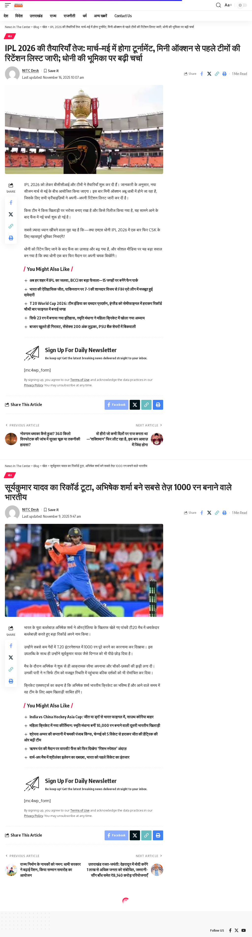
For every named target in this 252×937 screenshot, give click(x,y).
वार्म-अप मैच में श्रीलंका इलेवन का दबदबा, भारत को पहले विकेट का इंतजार (79, 757)
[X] (236, 930)
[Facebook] (230, 930)
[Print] (224, 74)
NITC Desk (30, 70)
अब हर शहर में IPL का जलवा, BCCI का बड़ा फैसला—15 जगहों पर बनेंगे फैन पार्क (84, 280)
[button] (9, 5)
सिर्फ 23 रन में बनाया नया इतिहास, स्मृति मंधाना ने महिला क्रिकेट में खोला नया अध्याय (87, 317)
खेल (10, 36)
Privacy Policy (33, 385)
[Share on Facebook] (201, 74)
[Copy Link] (216, 74)
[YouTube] (243, 930)
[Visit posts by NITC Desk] (12, 73)
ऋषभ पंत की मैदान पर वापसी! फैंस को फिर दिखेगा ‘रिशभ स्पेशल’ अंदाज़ (78, 748)
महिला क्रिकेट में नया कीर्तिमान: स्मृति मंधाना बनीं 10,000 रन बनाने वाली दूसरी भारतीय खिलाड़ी (95, 725)
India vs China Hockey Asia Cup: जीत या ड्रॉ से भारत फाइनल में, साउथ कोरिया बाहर (92, 716)
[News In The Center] (18, 5)
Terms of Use (80, 380)
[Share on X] (209, 74)
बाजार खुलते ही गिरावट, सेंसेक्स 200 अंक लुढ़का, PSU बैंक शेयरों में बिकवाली (83, 326)
